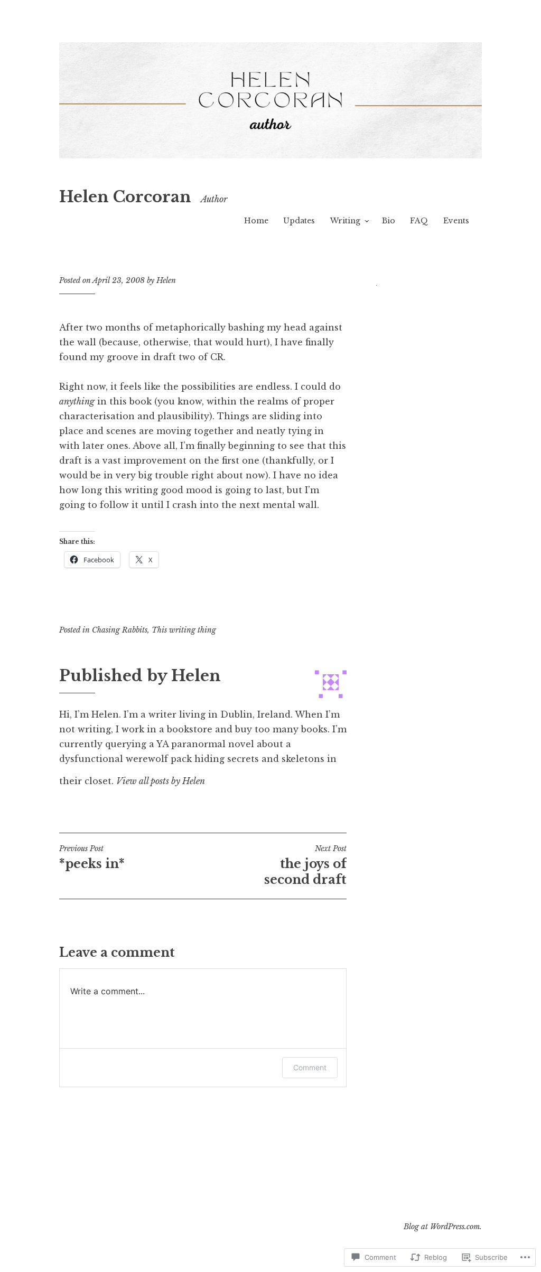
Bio (388, 220)
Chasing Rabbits (119, 630)
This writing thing (184, 630)
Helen (166, 280)
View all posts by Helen (160, 781)
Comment (310, 1067)
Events (456, 220)
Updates (299, 220)
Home (256, 220)
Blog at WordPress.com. (443, 1226)
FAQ (419, 220)
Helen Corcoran (125, 196)
